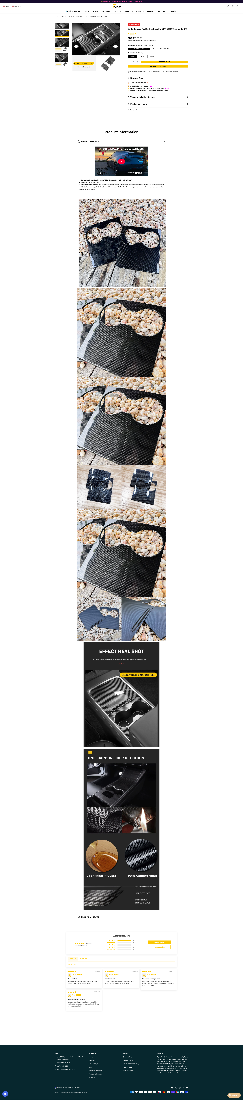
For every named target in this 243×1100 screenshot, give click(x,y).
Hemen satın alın (158, 66)
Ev (55, 17)
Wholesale (92, 1077)
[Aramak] (228, 6)
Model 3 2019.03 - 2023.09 (138, 49)
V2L (136, 88)
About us (91, 1057)
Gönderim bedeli (133, 40)
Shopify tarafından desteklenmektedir (75, 1092)
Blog (90, 1067)
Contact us (92, 1060)
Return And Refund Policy (131, 1064)
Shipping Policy (128, 1057)
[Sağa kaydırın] (115, 46)
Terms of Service (128, 1070)
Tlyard (62, 1092)
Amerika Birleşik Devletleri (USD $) (68, 1087)
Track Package (93, 1064)
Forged (152, 56)
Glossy (132, 56)
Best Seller (62, 17)
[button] (132, 34)
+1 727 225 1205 (62, 1066)
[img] (72, 971)
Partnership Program (95, 1074)
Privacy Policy (127, 1067)
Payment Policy (128, 1060)
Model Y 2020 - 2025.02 (161, 49)
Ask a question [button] (159, 947)
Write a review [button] (159, 942)
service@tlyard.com (63, 1062)
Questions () (84, 958)
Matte (142, 56)
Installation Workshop (95, 1070)
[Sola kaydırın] (76, 46)
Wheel (131, 88)
